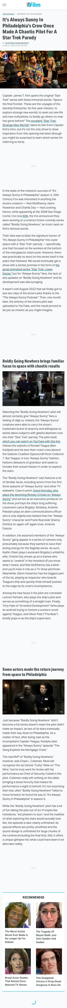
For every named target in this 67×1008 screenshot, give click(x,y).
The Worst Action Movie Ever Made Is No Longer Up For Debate (16, 937)
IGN (24, 216)
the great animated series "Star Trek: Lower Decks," (31, 269)
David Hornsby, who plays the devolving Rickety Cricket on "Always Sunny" (31, 495)
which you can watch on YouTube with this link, (31, 441)
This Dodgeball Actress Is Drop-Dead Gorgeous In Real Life (48, 981)
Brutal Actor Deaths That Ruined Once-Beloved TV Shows (16, 981)
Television (8, 14)
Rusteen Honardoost (17, 43)
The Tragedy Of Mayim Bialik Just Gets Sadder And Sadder (46, 937)
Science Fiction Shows (29, 14)
